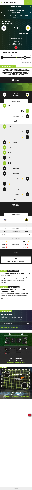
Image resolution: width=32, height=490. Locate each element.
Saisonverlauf (30, 214)
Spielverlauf (16, 101)
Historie (2, 214)
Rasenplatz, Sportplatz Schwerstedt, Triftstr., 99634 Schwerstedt (16, 16)
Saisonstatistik (16, 214)
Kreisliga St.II (16, 6)
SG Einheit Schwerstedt (7, 22)
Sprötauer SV (25, 33)
